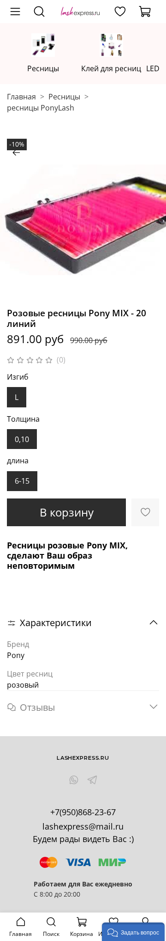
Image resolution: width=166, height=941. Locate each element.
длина (18, 460)
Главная (21, 97)
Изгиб (18, 377)
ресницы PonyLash (40, 108)
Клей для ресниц (111, 68)
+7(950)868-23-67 (83, 812)
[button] (133, 932)
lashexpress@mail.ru (83, 826)
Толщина (23, 419)
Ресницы (43, 68)
